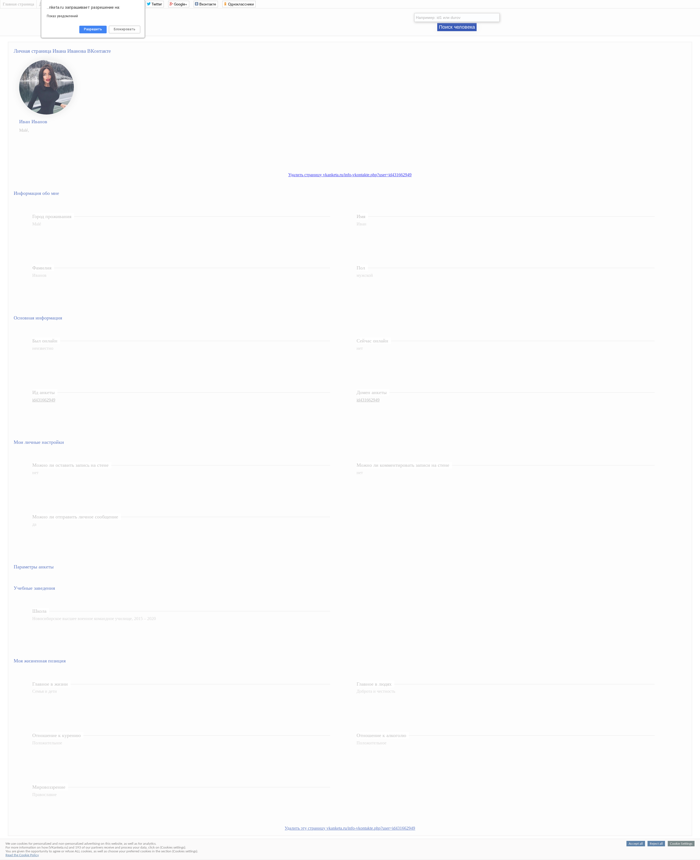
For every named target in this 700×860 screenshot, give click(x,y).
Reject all (656, 843)
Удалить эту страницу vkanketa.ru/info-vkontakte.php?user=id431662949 (350, 828)
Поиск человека (457, 27)
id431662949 (43, 400)
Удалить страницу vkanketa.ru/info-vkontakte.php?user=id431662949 (350, 174)
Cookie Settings (681, 843)
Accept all (636, 843)
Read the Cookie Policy (22, 855)
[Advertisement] (355, 149)
